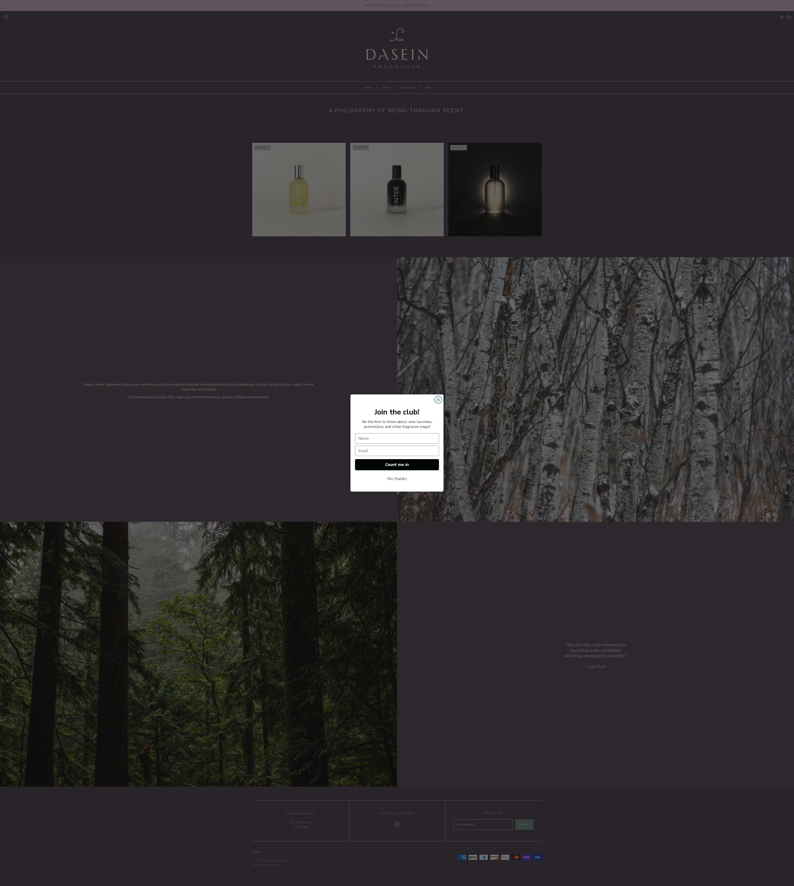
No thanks (397, 478)
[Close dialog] (438, 399)
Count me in (397, 464)
